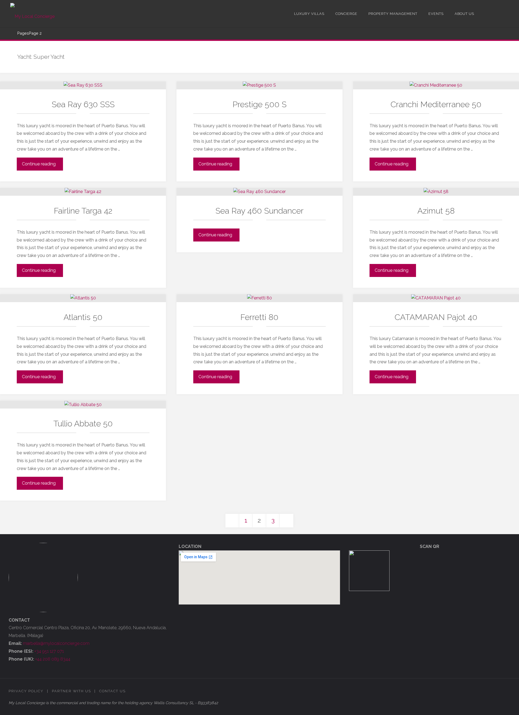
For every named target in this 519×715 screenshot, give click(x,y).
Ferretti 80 (259, 317)
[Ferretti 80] (259, 298)
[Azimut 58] (436, 192)
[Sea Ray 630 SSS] (83, 85)
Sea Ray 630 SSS (83, 104)
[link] (484, 13)
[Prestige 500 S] (259, 85)
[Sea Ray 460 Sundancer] (259, 192)
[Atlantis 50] (83, 298)
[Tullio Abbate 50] (83, 405)
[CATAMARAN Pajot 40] (436, 298)
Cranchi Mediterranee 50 (436, 104)
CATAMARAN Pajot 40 (436, 317)
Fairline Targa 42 (83, 211)
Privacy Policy (26, 691)
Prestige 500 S (259, 104)
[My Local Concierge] (32, 13)
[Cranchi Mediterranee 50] (436, 85)
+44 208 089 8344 (52, 659)
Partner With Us (71, 691)
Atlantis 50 (83, 317)
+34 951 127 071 (49, 651)
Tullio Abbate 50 (83, 423)
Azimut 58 (436, 211)
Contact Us (112, 691)
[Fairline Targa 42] (83, 192)
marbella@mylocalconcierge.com (56, 643)
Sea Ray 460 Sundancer (259, 211)
